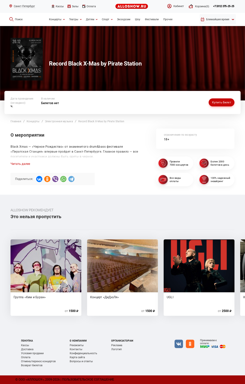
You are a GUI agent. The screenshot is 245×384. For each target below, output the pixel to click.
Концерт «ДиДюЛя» (104, 297)
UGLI (170, 297)
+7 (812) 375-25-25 (223, 6)
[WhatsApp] (63, 179)
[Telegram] (71, 179)
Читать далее (20, 164)
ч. (18, 104)
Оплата (25, 357)
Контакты (76, 349)
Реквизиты (77, 345)
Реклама (116, 345)
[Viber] (55, 179)
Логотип (116, 349)
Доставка (27, 349)
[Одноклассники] (47, 179)
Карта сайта (77, 357)
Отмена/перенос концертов (38, 361)
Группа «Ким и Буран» (30, 297)
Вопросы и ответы (81, 361)
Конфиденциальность (83, 353)
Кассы (25, 345)
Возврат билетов (31, 365)
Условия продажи (32, 353)
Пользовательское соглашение (88, 379)
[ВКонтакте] (39, 179)
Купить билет (221, 102)
